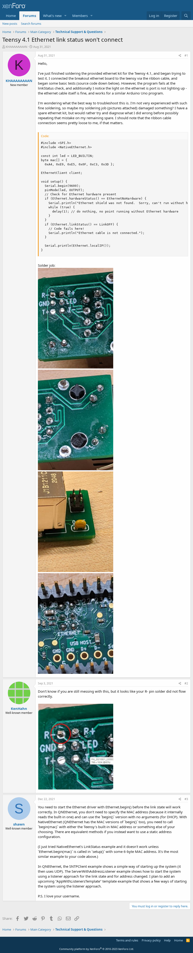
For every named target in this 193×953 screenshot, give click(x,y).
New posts (9, 23)
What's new (52, 15)
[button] (65, 15)
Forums (29, 15)
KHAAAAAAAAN (16, 47)
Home (11, 15)
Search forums (31, 23)
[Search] (186, 15)
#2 (186, 683)
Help (167, 940)
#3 (186, 799)
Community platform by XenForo (96, 949)
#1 (186, 55)
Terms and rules (127, 940)
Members (80, 15)
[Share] (180, 55)
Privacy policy (151, 940)
